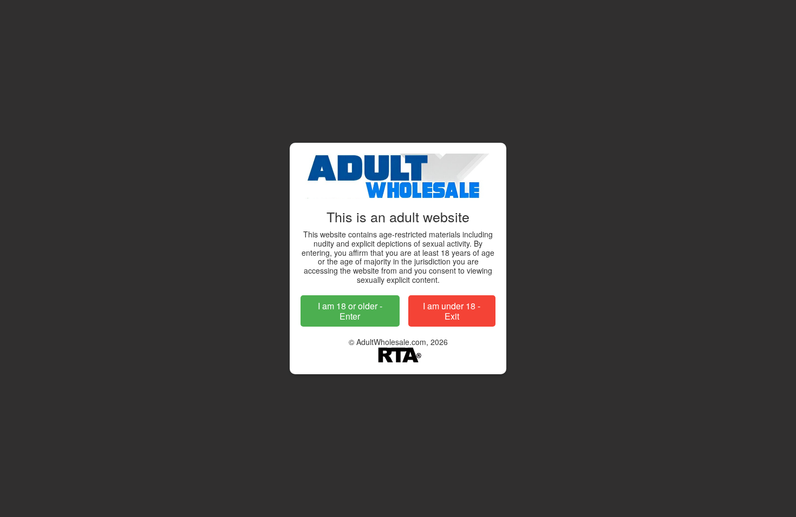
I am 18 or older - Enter (350, 311)
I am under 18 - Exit (451, 311)
